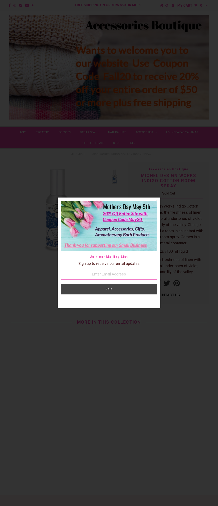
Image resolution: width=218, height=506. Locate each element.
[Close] (157, 201)
